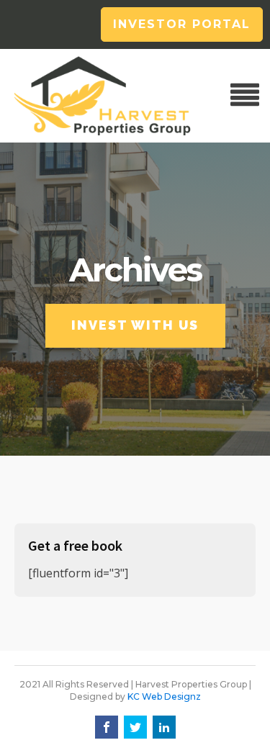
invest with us (135, 325)
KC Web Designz (164, 696)
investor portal (182, 24)
